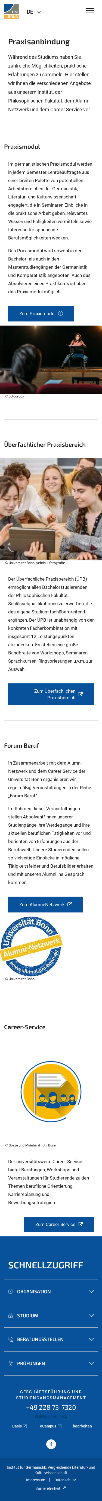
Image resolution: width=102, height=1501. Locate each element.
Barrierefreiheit (47, 1488)
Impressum (35, 1480)
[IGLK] (11, 11)
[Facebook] (51, 1444)
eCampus (48, 1426)
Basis (17, 1426)
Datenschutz (65, 1480)
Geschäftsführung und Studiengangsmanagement (51, 1394)
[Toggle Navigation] (90, 11)
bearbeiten (82, 1426)
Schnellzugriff (45, 1264)
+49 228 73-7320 (51, 1407)
